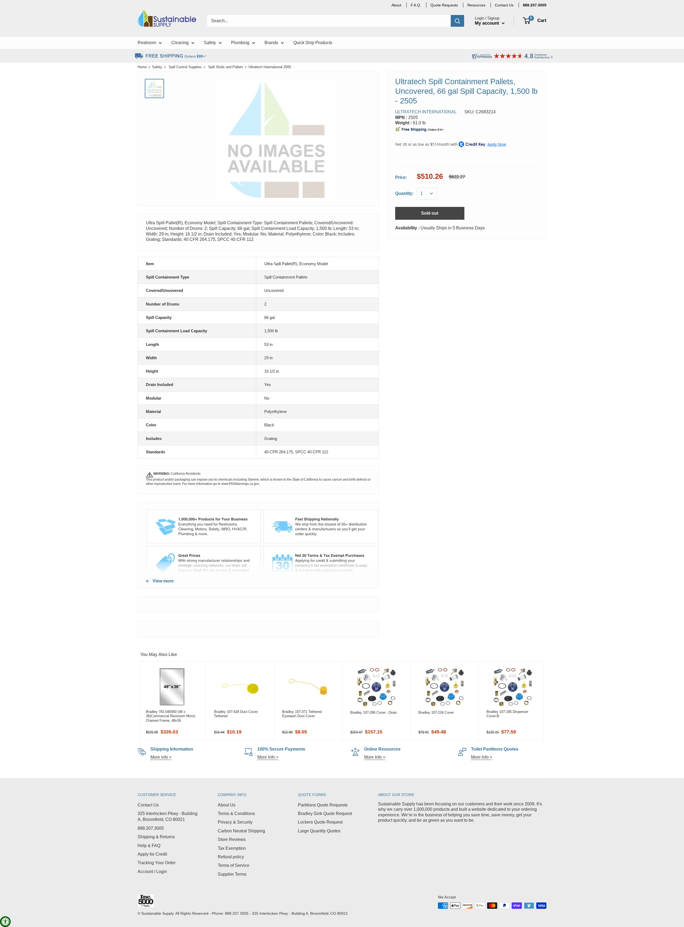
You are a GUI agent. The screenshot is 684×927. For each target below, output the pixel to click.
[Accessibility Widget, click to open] (5, 921)
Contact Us (148, 805)
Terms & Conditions (236, 813)
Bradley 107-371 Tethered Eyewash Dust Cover (302, 714)
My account (487, 23)
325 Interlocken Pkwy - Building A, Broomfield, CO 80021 (167, 816)
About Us (226, 805)
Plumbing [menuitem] (240, 42)
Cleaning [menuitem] (180, 42)
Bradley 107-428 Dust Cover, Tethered (236, 714)
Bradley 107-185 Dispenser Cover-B (507, 714)
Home (142, 67)
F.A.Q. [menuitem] (416, 5)
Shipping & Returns (156, 837)
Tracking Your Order (157, 862)
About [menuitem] (396, 5)
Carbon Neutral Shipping (241, 831)
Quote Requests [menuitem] (444, 5)
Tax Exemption (232, 848)
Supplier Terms (232, 874)
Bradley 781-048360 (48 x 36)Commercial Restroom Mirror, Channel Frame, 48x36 (171, 716)
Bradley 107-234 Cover (436, 712)
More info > (161, 757)
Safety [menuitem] (210, 42)
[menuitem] (534, 5)
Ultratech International (426, 112)
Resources (476, 5)
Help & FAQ (149, 845)
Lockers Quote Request (320, 822)
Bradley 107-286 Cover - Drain (373, 712)
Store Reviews (232, 839)
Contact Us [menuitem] (504, 5)
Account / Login (152, 871)
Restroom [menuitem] (147, 42)
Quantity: (404, 193)
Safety (157, 67)
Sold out (429, 213)
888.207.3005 (151, 828)
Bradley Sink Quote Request (325, 813)
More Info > (267, 757)
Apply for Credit (152, 854)
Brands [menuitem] (271, 42)
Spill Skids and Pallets (225, 67)
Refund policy (231, 857)
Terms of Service (233, 865)
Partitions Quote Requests (323, 805)
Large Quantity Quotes (319, 831)
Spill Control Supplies (185, 67)
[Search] (457, 21)
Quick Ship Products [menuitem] (312, 42)
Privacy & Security (235, 822)
